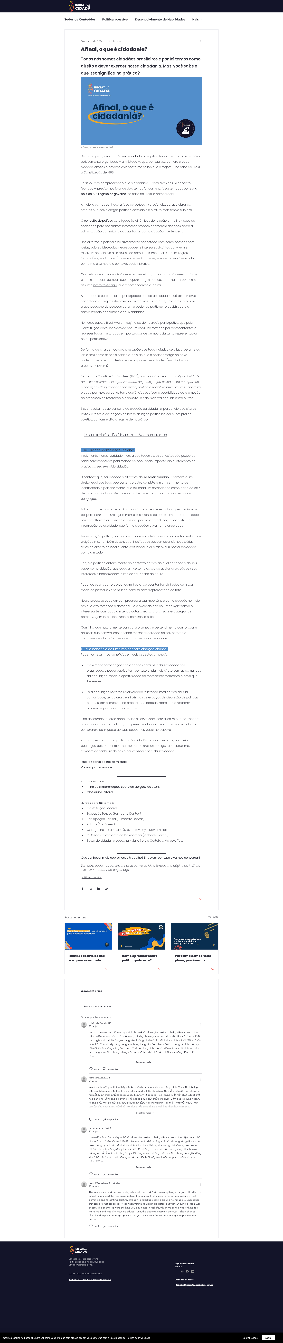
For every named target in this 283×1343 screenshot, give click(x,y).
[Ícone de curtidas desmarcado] (91, 1069)
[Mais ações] (200, 41)
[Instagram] (182, 1271)
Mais (195, 19)
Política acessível (115, 19)
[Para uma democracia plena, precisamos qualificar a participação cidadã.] (194, 936)
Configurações (250, 1337)
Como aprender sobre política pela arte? (140, 958)
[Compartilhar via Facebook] (82, 888)
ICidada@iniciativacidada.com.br (194, 1285)
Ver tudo (213, 916)
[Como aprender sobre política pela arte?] (141, 936)
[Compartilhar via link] (106, 888)
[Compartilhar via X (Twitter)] (90, 888)
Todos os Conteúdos (80, 19)
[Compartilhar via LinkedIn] (98, 888)
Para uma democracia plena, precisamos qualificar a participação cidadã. (193, 958)
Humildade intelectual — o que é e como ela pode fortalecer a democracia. (87, 958)
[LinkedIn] (192, 1271)
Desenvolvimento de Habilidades (160, 19)
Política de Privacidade (138, 1337)
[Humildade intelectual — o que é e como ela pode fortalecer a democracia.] (88, 936)
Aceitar (268, 1337)
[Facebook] (187, 1271)
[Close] (279, 1337)
